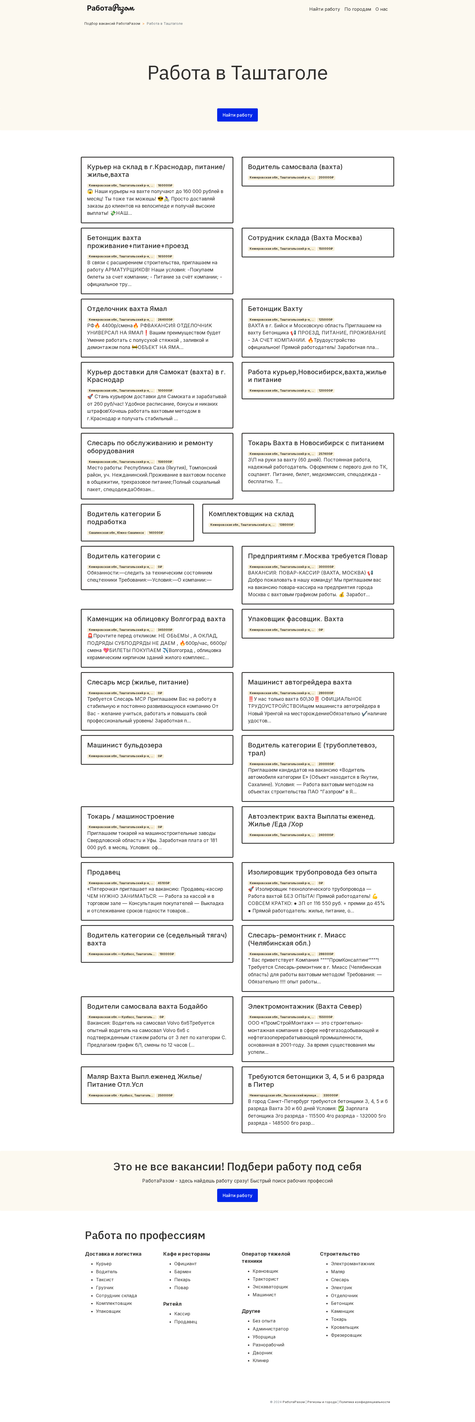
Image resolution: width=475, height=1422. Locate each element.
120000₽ (326, 390)
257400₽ (326, 454)
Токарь (339, 1319)
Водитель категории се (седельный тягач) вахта (157, 939)
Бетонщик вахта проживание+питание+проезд (138, 242)
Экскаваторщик (270, 1286)
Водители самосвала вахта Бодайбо (147, 1006)
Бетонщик (342, 1303)
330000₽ (330, 1095)
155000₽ (326, 1017)
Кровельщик (345, 1327)
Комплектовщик (114, 1303)
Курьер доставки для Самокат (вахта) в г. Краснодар (156, 376)
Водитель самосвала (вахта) (295, 167)
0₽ (160, 567)
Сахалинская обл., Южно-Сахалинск (116, 533)
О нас (381, 9)
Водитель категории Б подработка (124, 518)
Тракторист (266, 1279)
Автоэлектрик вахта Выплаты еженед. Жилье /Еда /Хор (311, 820)
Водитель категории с (124, 556)
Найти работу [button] (237, 115)
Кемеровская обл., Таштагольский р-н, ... (121, 185)
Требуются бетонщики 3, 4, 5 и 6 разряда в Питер (316, 1080)
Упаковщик (108, 1311)
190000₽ (166, 954)
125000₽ (326, 319)
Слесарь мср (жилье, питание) (138, 682)
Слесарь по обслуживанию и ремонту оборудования (150, 447)
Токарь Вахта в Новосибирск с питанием (316, 443)
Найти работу (324, 9)
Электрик (341, 1287)
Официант (185, 1263)
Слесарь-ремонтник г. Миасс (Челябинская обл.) (297, 939)
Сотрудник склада (116, 1295)
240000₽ (326, 835)
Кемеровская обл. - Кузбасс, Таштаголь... (121, 1095)
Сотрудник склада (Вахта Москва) (305, 238)
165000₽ (165, 256)
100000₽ (165, 390)
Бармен (182, 1271)
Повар (181, 1287)
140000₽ (156, 533)
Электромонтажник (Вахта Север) (305, 1006)
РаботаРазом (294, 1402)
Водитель (106, 1271)
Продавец (103, 872)
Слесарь (340, 1279)
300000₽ (326, 567)
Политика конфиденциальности (364, 1402)
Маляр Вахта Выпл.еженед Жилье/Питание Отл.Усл (144, 1080)
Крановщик (265, 1271)
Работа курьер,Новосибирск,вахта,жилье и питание (317, 376)
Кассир (182, 1313)
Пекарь (182, 1279)
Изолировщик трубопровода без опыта (312, 872)
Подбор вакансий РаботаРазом (112, 23)
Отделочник (344, 1295)
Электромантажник (353, 1263)
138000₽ (286, 525)
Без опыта (264, 1321)
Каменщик (342, 1311)
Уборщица (264, 1337)
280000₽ (326, 693)
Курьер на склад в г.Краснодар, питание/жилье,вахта (156, 171)
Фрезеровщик (346, 1335)
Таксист (105, 1279)
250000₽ (165, 1095)
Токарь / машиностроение (130, 816)
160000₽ (165, 185)
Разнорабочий (268, 1344)
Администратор (271, 1329)
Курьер (104, 1263)
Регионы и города (322, 1402)
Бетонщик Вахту (275, 309)
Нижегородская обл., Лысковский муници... (284, 1095)
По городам (357, 9)
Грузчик (105, 1287)
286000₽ (326, 954)
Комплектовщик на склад (251, 514)
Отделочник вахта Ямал (127, 309)
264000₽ (165, 319)
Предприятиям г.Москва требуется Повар (318, 556)
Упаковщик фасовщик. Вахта (296, 619)
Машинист (264, 1294)
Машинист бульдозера (124, 745)
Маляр (338, 1271)
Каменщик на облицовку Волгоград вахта (156, 619)
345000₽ (165, 630)
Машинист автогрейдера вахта (300, 682)
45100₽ (164, 883)
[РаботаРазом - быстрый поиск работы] (111, 9)
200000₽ (326, 177)
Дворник (262, 1352)
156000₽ (165, 462)
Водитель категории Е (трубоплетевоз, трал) (312, 749)
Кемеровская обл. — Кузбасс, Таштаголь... (122, 954)
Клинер (261, 1360)
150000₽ (326, 249)
